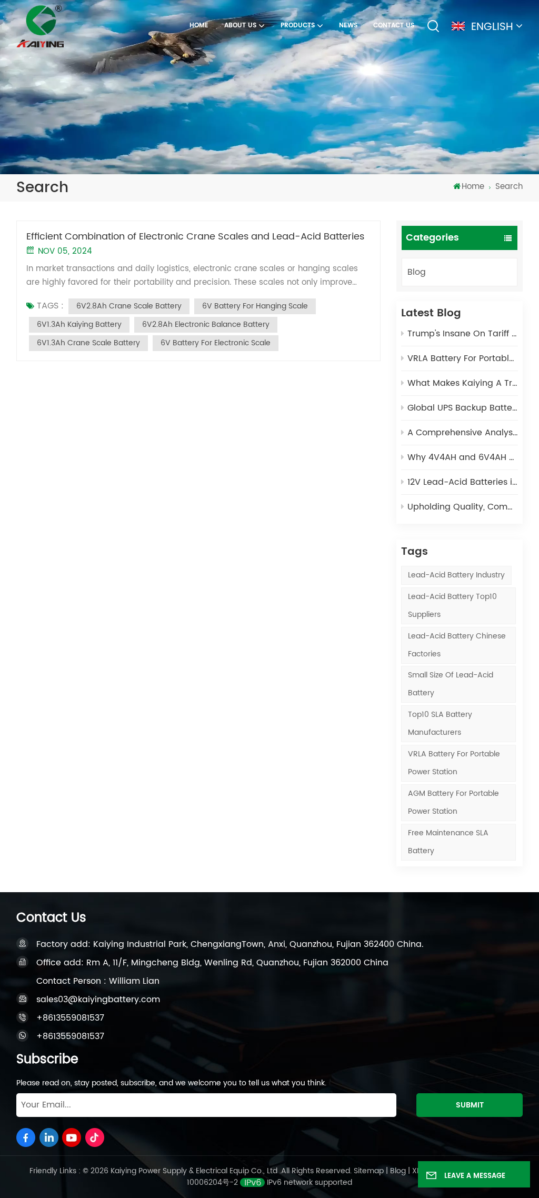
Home (198, 26)
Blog (416, 272)
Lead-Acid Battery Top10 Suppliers (452, 606)
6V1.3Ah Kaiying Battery (79, 324)
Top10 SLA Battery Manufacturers (440, 723)
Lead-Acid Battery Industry (456, 575)
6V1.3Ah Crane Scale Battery (88, 343)
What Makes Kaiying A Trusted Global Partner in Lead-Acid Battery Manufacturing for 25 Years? (462, 383)
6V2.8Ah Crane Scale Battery (129, 306)
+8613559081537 (70, 1018)
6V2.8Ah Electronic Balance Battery (206, 324)
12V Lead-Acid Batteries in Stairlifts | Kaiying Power (462, 482)
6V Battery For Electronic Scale (216, 343)
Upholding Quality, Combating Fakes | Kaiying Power (462, 507)
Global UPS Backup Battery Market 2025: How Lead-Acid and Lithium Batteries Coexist (462, 408)
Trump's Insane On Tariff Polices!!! (462, 334)
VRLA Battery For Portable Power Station (454, 763)
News (348, 26)
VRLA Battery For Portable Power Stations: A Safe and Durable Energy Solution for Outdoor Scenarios (462, 358)
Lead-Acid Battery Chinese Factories (457, 645)
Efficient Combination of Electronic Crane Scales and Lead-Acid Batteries (195, 237)
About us (240, 26)
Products (298, 26)
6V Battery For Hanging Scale (255, 306)
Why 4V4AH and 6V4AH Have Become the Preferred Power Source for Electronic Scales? (462, 457)
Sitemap (369, 1171)
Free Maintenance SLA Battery (448, 842)
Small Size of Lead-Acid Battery (450, 684)
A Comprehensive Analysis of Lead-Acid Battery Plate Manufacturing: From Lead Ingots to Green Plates (462, 433)
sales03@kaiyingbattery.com (98, 999)
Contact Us (393, 26)
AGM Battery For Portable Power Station (453, 802)
